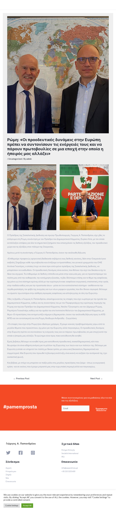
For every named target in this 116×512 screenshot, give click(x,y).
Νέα (7, 478)
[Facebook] (20, 452)
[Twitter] (8, 452)
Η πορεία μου (11, 471)
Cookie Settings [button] (11, 505)
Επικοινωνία (11, 481)
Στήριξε (8, 474)
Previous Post (21, 378)
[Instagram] (33, 452)
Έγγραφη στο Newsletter (101, 409)
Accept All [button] (27, 505)
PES (63, 457)
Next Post (96, 378)
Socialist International (70, 453)
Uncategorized (15, 159)
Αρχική (8, 468)
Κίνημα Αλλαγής (68, 450)
